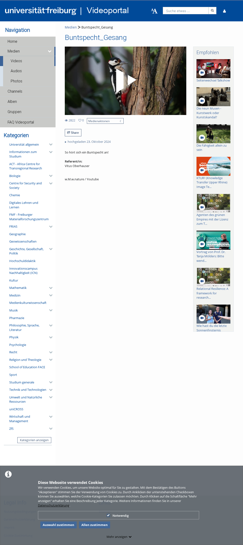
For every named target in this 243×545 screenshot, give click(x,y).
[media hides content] (50, 51)
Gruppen (14, 112)
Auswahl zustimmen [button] (58, 525)
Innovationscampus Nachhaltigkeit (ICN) (23, 270)
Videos (16, 61)
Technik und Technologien (27, 389)
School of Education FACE (27, 367)
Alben (12, 102)
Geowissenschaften (23, 241)
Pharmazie (16, 318)
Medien (14, 51)
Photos (16, 81)
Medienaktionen (99, 121)
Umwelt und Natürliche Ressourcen (25, 399)
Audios (16, 71)
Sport (13, 375)
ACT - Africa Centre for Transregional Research (25, 166)
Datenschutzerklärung (53, 505)
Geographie (17, 234)
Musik (13, 310)
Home (12, 41)
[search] (186, 10)
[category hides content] (49, 144)
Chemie (14, 195)
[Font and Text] (154, 11)
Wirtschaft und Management (19, 418)
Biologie (14, 176)
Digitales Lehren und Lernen (23, 205)
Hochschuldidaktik (22, 261)
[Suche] (212, 10)
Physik (14, 337)
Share (74, 132)
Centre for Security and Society (25, 185)
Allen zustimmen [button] (94, 525)
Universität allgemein (24, 144)
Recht (13, 352)
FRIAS (13, 226)
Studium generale (21, 382)
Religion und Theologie (25, 360)
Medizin (14, 295)
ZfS (11, 428)
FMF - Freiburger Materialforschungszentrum (29, 216)
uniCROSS (16, 409)
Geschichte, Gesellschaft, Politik (26, 251)
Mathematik (18, 288)
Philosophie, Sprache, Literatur (24, 327)
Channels (15, 91)
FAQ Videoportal (21, 122)
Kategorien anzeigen (34, 440)
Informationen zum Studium (23, 154)
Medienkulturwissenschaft (28, 303)
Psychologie (17, 345)
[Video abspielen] (125, 81)
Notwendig (120, 515)
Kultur (13, 280)
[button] (28, 42)
